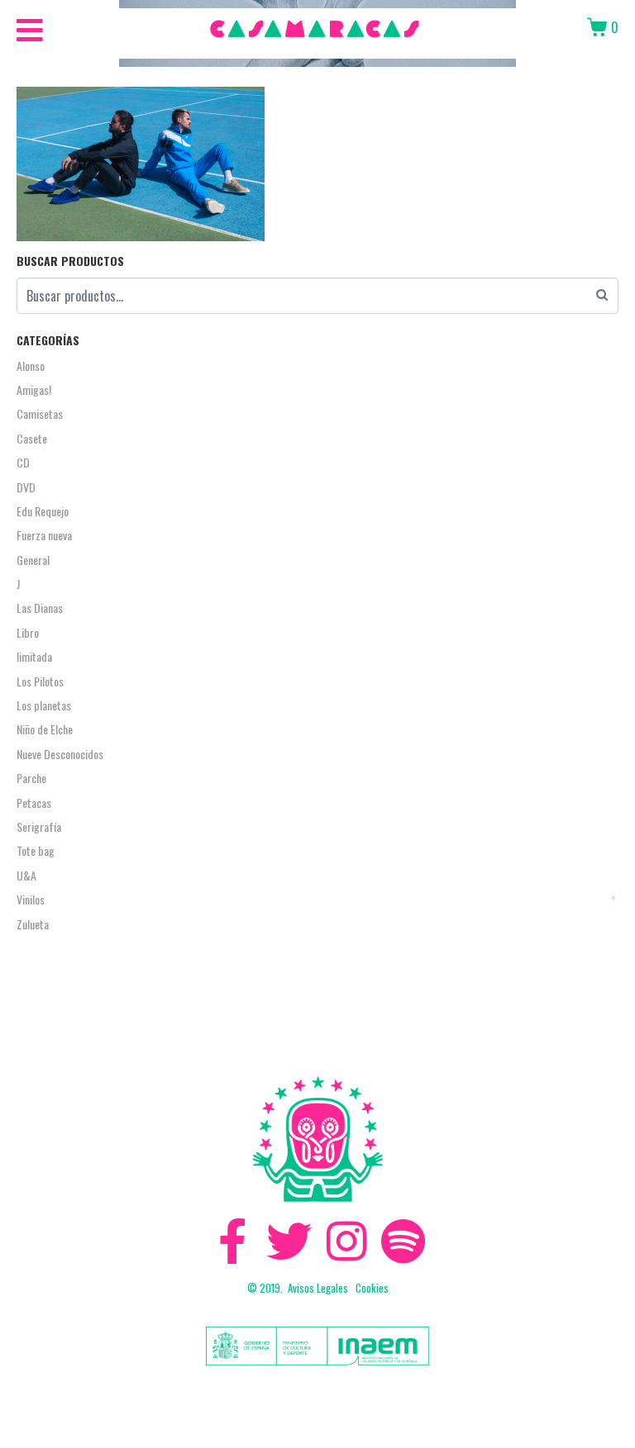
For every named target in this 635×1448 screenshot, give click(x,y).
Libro (28, 632)
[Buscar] (601, 294)
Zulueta (33, 924)
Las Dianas (40, 607)
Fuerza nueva (44, 535)
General (33, 559)
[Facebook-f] (232, 1241)
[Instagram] (346, 1241)
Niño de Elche (45, 729)
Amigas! (34, 389)
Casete (32, 438)
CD (23, 462)
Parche (31, 777)
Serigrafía (39, 826)
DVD (26, 487)
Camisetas (40, 413)
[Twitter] (289, 1241)
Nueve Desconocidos (60, 753)
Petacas (34, 802)
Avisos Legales (318, 1287)
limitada (34, 656)
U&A (26, 875)
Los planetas (44, 705)
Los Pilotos (40, 681)
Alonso (31, 365)
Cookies (372, 1287)
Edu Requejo (43, 511)
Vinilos (31, 899)
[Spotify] (403, 1241)
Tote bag (36, 850)
